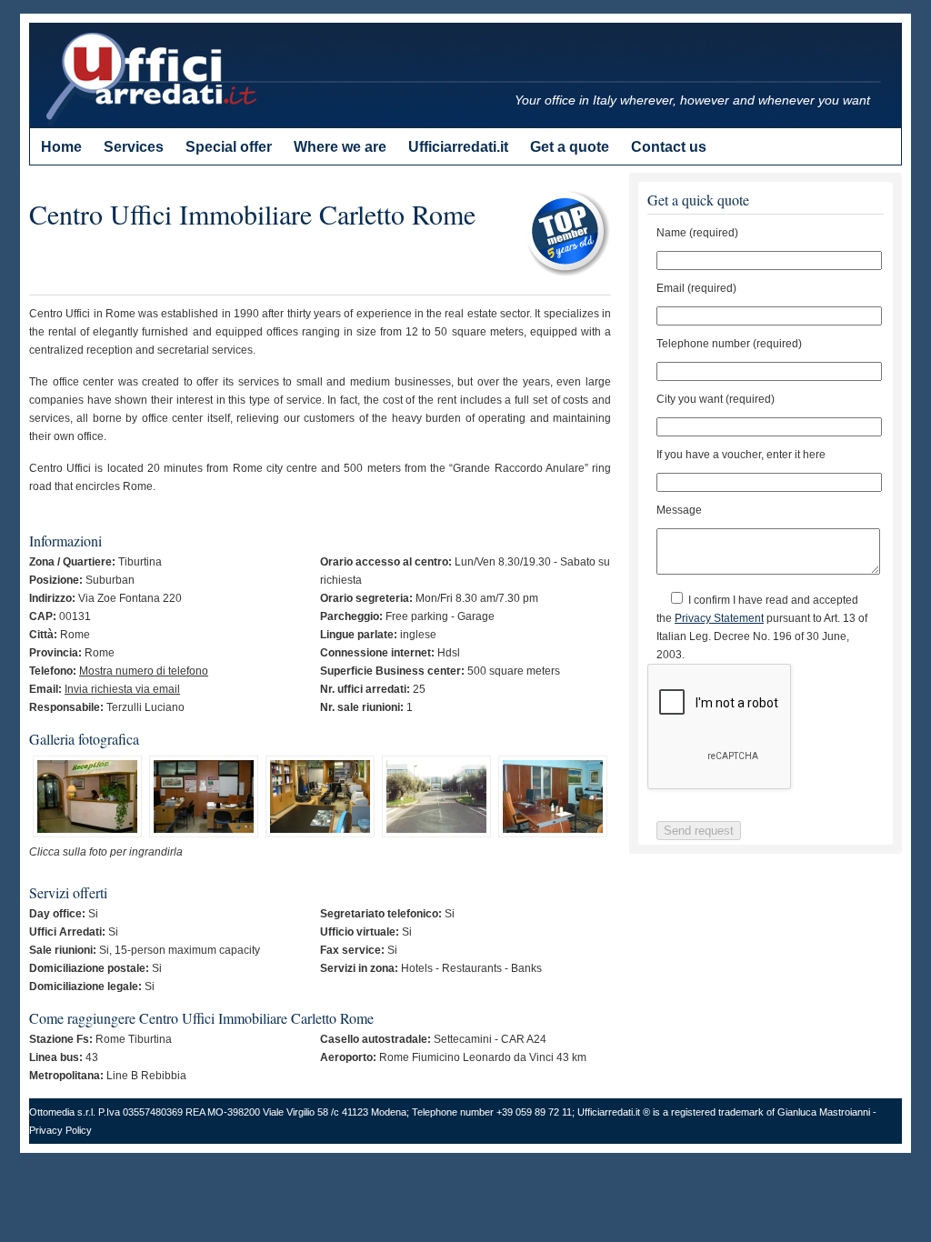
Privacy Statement (719, 618)
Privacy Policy (60, 1130)
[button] (87, 799)
